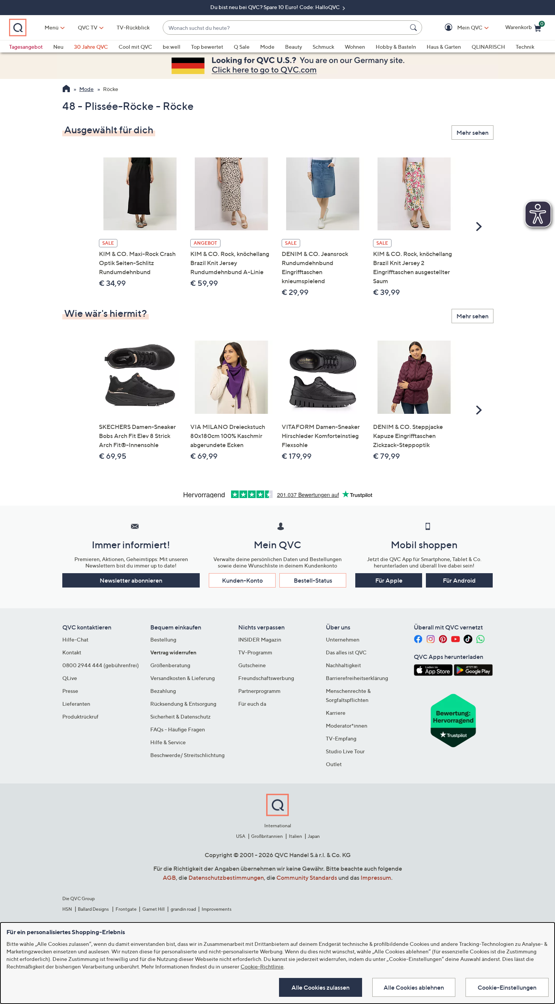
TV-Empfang (341, 738)
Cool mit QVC (135, 46)
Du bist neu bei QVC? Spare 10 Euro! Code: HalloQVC (275, 7)
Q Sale (242, 46)
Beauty (293, 46)
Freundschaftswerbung (266, 678)
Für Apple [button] (388, 580)
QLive (69, 678)
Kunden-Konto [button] (242, 580)
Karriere (335, 712)
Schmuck (323, 46)
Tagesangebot (26, 46)
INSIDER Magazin (259, 639)
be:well (171, 46)
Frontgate (126, 909)
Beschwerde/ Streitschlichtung (187, 755)
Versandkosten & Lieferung (182, 678)
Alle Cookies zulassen (320, 987)
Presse (70, 691)
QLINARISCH (488, 46)
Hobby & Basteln (396, 46)
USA (240, 836)
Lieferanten (76, 703)
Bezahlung (163, 691)
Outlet (334, 764)
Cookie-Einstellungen (507, 987)
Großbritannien (267, 836)
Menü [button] (52, 27)
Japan (314, 836)
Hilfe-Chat (75, 639)
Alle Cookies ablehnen (414, 987)
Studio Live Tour (345, 751)
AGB (169, 877)
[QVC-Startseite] (66, 89)
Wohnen (355, 46)
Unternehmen (342, 639)
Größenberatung (170, 665)
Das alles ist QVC (346, 652)
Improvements (216, 909)
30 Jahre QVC (91, 46)
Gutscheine (252, 665)
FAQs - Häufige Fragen (177, 729)
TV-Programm (255, 652)
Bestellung (163, 639)
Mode (267, 46)
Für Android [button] (459, 580)
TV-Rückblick (133, 27)
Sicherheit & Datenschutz (180, 716)
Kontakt (71, 652)
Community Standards (306, 877)
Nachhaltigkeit (343, 665)
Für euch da (252, 703)
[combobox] (285, 28)
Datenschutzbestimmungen (226, 877)
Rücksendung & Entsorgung (183, 703)
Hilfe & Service (168, 742)
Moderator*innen (346, 725)
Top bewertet (207, 46)
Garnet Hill (153, 909)
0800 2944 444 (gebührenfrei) (100, 665)
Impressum (376, 877)
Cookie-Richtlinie (262, 966)
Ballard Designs (93, 909)
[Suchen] (414, 27)
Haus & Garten (444, 46)
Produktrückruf (80, 716)
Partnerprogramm (259, 691)
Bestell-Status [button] (313, 580)
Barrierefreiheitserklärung (357, 678)
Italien (295, 836)
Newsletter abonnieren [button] (131, 580)
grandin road (183, 909)
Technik (525, 46)
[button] (459, 27)
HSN (67, 909)
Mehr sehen (472, 132)
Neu (58, 46)
